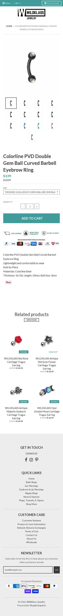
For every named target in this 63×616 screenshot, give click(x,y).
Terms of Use (31, 531)
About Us (31, 538)
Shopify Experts (38, 605)
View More (31, 320)
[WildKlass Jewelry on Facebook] (26, 460)
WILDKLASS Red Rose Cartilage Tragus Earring (16, 362)
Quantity (8, 202)
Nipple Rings (31, 493)
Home (9, 26)
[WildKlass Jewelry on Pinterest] (36, 460)
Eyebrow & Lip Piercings (31, 489)
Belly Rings (31, 482)
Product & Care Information (31, 524)
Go (56, 570)
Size (5, 188)
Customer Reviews (31, 520)
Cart (53, 3)
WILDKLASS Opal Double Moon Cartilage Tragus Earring (47, 411)
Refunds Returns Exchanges (31, 527)
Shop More (31, 504)
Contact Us (31, 453)
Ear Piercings (31, 485)
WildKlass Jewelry (36, 601)
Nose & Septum (31, 496)
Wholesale (31, 542)
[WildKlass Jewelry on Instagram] (31, 460)
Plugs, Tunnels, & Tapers (31, 500)
